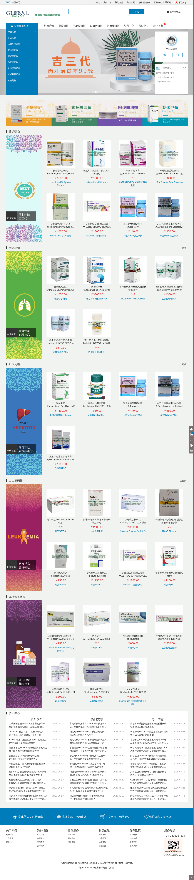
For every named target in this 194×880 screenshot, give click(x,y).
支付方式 (40, 845)
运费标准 (102, 845)
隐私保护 (133, 834)
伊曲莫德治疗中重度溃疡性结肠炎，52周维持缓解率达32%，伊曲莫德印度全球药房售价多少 (148, 749)
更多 (184, 67)
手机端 (168, 2)
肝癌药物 (63, 25)
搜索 (136, 11)
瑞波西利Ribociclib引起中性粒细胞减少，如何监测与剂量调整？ (87, 797)
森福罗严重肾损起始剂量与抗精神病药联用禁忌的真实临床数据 (148, 725)
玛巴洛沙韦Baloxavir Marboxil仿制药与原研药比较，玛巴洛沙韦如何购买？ (88, 773)
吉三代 (23, 218)
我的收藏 (130, 2)
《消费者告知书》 (163, 81)
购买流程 (40, 838)
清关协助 (71, 842)
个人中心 (96, 2)
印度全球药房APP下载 (165, 73)
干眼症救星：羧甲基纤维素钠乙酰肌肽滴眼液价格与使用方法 (27, 765)
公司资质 (9, 838)
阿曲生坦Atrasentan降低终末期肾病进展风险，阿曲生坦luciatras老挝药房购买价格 (149, 757)
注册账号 (16, 2)
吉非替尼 (11, 334)
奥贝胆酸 (24, 680)
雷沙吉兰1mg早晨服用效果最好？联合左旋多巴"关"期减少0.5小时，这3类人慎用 (149, 741)
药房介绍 (9, 834)
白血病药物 (96, 25)
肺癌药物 (49, 25)
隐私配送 (102, 838)
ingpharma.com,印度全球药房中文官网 (97, 867)
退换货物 (71, 834)
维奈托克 (24, 563)
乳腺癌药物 (79, 25)
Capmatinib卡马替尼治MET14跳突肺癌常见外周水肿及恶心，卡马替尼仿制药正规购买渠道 (148, 781)
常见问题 (40, 834)
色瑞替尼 (24, 334)
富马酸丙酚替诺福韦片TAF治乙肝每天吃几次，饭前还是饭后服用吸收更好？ (89, 789)
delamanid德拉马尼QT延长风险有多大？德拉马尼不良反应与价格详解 (26, 733)
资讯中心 (129, 25)
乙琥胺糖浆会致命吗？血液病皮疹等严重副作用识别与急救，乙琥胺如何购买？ (27, 725)
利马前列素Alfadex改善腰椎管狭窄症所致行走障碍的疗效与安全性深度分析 (88, 741)
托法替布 (24, 683)
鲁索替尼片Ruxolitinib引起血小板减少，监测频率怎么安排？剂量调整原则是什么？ (149, 765)
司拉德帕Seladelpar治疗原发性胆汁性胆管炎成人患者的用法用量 (149, 733)
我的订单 (107, 2)
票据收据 (71, 838)
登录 (8, 2)
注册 (177, 55)
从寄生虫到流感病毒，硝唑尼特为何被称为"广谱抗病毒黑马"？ (148, 773)
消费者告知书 (144, 2)
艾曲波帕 (24, 214)
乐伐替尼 (11, 450)
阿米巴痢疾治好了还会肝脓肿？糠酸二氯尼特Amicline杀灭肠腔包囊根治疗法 (27, 789)
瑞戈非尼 (24, 447)
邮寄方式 (102, 834)
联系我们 (9, 842)
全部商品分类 (21, 25)
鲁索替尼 (11, 683)
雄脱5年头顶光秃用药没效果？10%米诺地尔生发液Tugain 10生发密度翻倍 (27, 773)
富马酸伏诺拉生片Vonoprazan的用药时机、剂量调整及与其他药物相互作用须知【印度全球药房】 (88, 725)
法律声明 (133, 838)
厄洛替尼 (24, 331)
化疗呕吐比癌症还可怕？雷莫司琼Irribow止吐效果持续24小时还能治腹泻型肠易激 (27, 781)
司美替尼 (11, 217)
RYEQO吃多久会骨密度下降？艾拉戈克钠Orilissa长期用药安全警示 (27, 741)
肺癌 (184, 247)
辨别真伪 (40, 842)
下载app (182, 2)
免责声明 (133, 842)
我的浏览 (119, 2)
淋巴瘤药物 (113, 25)
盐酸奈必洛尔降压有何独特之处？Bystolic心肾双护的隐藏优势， (25, 757)
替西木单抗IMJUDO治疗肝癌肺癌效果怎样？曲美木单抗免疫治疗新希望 (28, 749)
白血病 (183, 480)
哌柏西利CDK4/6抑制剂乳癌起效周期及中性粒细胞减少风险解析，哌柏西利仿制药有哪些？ (148, 789)
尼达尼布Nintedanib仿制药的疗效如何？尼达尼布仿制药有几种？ (89, 733)
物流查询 (102, 842)
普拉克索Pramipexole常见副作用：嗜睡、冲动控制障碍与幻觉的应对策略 (87, 765)
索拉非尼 (24, 451)
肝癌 (184, 364)
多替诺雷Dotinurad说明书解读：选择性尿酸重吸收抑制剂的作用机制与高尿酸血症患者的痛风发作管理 (88, 781)
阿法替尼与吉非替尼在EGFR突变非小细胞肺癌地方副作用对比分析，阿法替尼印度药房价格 (149, 797)
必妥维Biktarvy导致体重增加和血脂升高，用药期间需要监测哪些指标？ (87, 757)
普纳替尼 (24, 567)
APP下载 (158, 25)
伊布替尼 (11, 566)
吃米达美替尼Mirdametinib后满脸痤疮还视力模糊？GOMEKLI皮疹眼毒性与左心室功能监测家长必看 (28, 797)
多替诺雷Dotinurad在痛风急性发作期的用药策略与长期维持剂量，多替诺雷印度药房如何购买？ (88, 749)
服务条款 (133, 845)
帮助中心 (158, 2)
